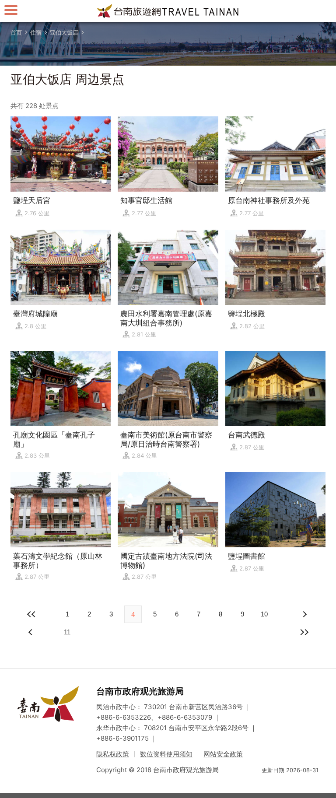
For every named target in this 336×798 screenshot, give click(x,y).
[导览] (11, 10)
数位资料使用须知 (166, 754)
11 (67, 632)
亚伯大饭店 (64, 32)
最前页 (31, 614)
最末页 (304, 632)
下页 (31, 632)
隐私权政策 (112, 754)
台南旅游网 (168, 11)
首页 (16, 32)
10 (264, 614)
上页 (304, 614)
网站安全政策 (223, 754)
